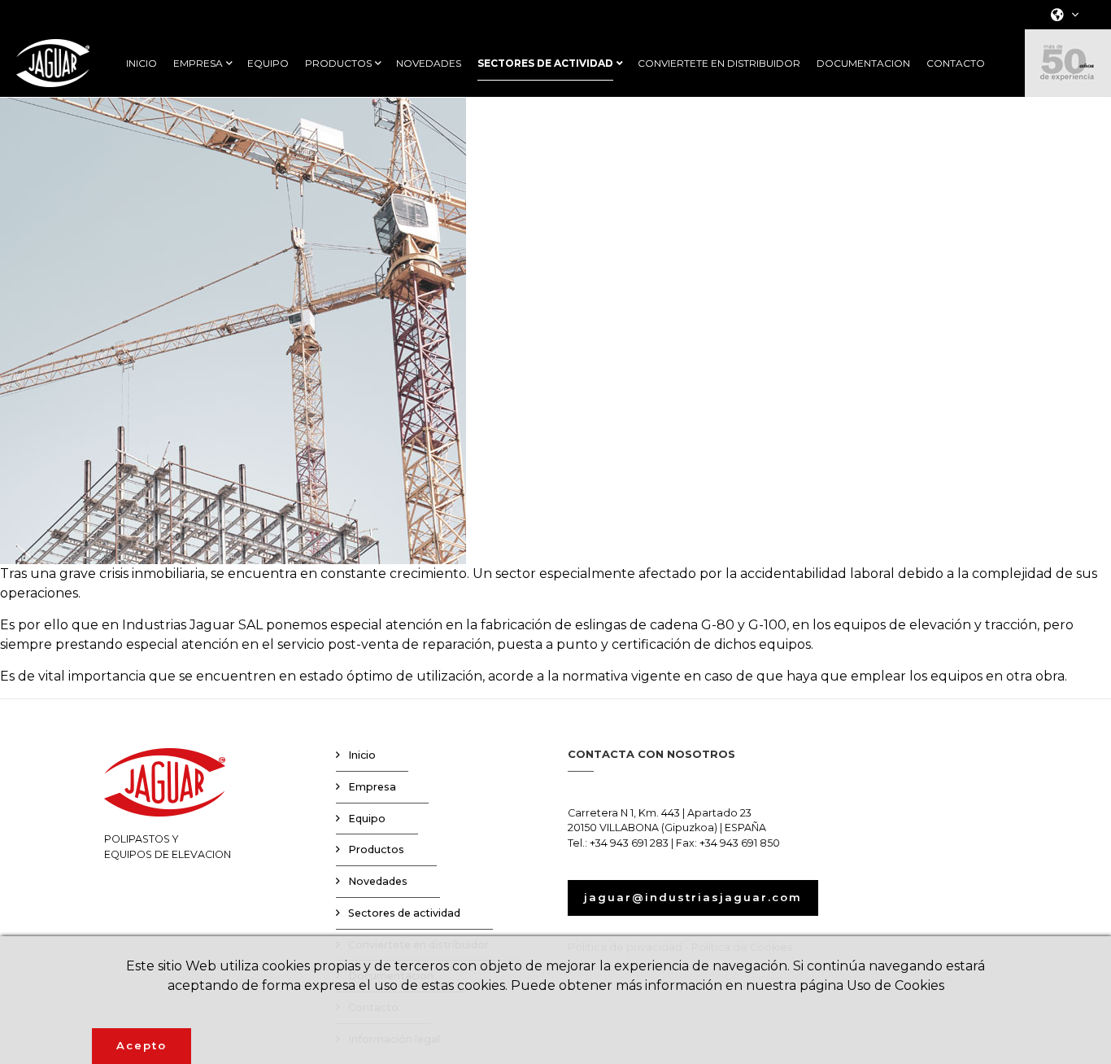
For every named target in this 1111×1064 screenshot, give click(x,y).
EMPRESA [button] (198, 63)
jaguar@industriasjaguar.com (693, 897)
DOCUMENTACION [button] (863, 63)
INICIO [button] (141, 63)
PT (1060, 106)
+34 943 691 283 (629, 843)
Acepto (141, 1045)
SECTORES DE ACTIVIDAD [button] (545, 63)
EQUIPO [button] (268, 63)
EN (1060, 64)
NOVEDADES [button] (428, 63)
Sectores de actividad (404, 913)
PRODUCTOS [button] (338, 63)
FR (1060, 85)
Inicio (362, 755)
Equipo (367, 818)
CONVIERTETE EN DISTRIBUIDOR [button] (719, 63)
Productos (376, 849)
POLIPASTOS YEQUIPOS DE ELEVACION (167, 846)
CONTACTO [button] (955, 63)
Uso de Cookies (895, 985)
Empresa (372, 787)
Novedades (377, 881)
